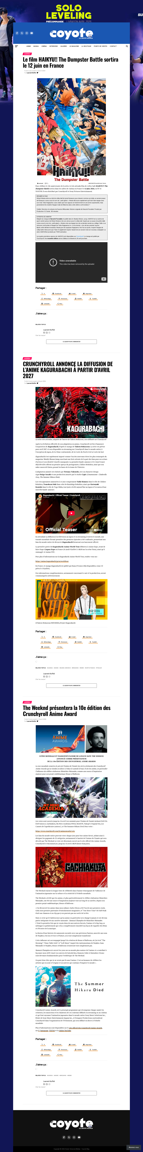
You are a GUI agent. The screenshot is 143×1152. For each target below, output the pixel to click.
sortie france (90, 668)
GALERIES (63, 46)
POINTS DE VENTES (100, 46)
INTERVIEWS (54, 46)
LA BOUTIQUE (86, 46)
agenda (50, 668)
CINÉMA (44, 46)
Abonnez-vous (134, 1147)
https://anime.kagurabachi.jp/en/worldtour (52, 561)
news (82, 668)
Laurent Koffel (31, 73)
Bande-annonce (65, 668)
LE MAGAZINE (74, 46)
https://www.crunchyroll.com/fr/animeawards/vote (55, 831)
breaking (75, 668)
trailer (99, 668)
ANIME (28, 46)
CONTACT (113, 46)
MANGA (36, 46)
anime (56, 668)
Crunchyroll (79, 236)
